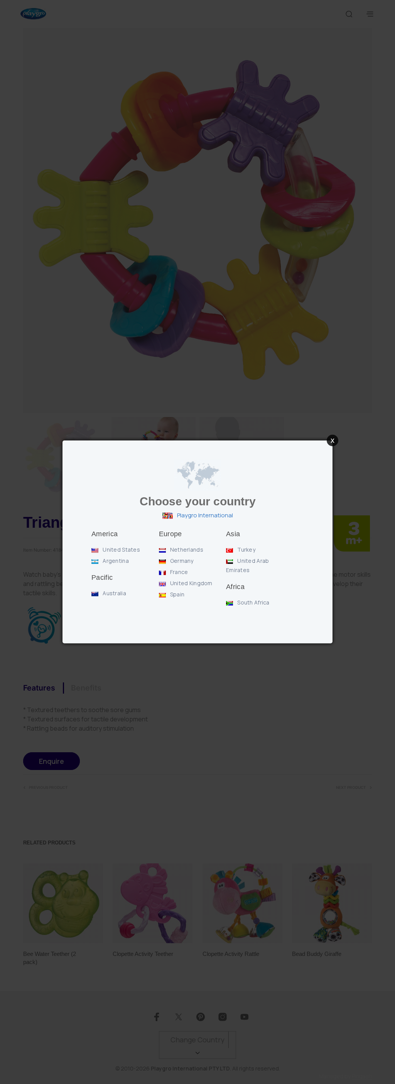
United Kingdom (191, 583)
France (178, 572)
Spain (177, 594)
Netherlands (186, 549)
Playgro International (204, 515)
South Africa (253, 602)
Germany (181, 560)
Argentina (115, 560)
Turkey (245, 549)
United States (120, 549)
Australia (113, 593)
